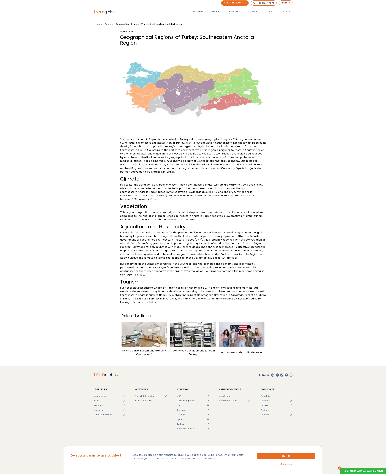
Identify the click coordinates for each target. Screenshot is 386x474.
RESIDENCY (216, 11)
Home (99, 24)
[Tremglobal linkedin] (272, 375)
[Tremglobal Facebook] (277, 375)
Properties (234, 11)
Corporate (254, 11)
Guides (271, 11)
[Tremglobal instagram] (286, 375)
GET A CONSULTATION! (235, 3)
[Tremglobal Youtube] (291, 375)
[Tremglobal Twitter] (281, 375)
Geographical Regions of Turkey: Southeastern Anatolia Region (148, 24)
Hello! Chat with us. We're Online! (363, 471)
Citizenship (198, 11)
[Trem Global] (105, 375)
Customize (286, 464)
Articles (287, 11)
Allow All (286, 456)
